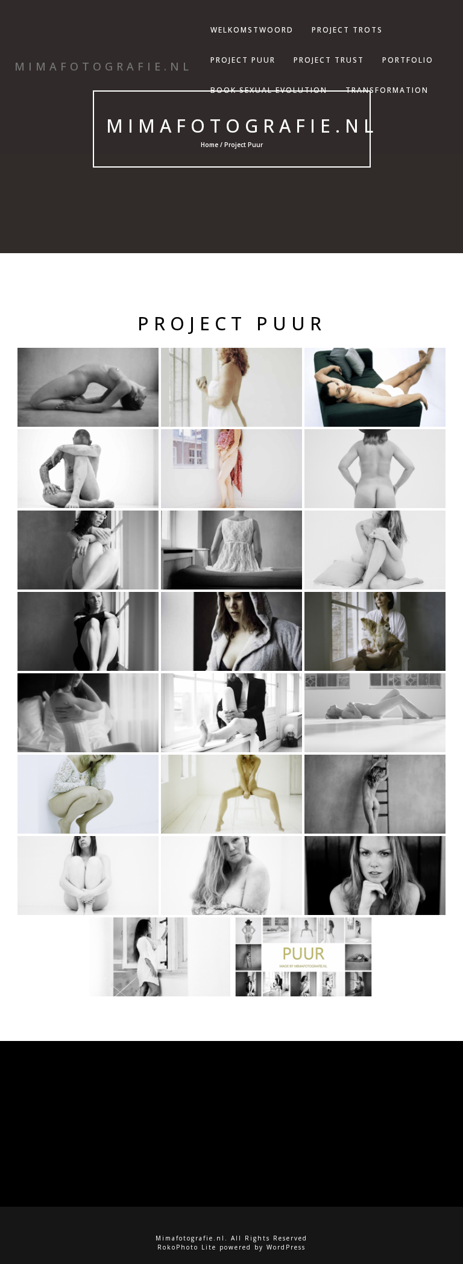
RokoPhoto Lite (186, 1247)
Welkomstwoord (252, 30)
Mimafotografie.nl (242, 125)
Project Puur (243, 60)
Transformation (387, 90)
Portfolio (407, 60)
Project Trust (329, 60)
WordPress (286, 1247)
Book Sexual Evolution (268, 90)
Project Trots (347, 30)
